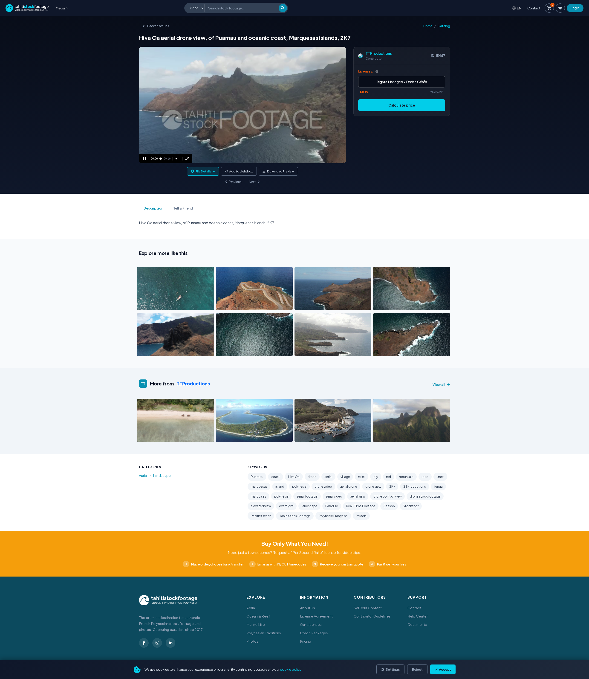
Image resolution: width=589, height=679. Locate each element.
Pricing (305, 641)
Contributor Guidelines (372, 616)
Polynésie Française (333, 516)
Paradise (331, 506)
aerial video (334, 496)
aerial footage (307, 496)
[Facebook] (144, 643)
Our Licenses (311, 624)
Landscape (162, 475)
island (279, 486)
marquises (258, 496)
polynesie (299, 486)
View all (439, 384)
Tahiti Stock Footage (295, 516)
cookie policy (290, 669)
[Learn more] (376, 71)
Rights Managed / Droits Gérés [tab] (402, 81)
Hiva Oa (294, 477)
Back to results (158, 26)
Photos (252, 641)
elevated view (261, 506)
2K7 (392, 486)
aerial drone (348, 486)
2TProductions (414, 486)
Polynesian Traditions (263, 633)
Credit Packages (314, 633)
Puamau (257, 477)
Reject (417, 669)
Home (428, 26)
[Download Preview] (161, 305)
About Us (307, 608)
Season (389, 506)
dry (375, 477)
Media (60, 8)
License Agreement (316, 616)
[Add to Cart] (143, 305)
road (425, 477)
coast (275, 477)
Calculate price (401, 105)
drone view (373, 486)
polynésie (281, 496)
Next (252, 182)
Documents (417, 624)
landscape (309, 506)
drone (312, 477)
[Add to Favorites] (152, 305)
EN (519, 8)
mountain (406, 477)
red (388, 477)
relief (361, 477)
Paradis (361, 516)
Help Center (417, 616)
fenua (438, 486)
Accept (445, 669)
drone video (323, 486)
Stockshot (411, 506)
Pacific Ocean (261, 516)
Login (575, 8)
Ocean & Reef (258, 616)
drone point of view (387, 496)
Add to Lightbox (241, 171)
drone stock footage (425, 496)
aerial (328, 477)
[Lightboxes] (560, 8)
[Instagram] (157, 643)
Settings (392, 669)
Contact (533, 8)
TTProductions (379, 53)
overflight (286, 506)
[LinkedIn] (170, 643)
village (345, 477)
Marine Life (255, 624)
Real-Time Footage (360, 506)
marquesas (259, 486)
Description (153, 208)
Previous (235, 182)
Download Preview (280, 171)
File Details (203, 171)
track (440, 477)
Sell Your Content (368, 608)
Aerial (143, 475)
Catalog (444, 26)
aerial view (357, 496)
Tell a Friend (183, 208)
